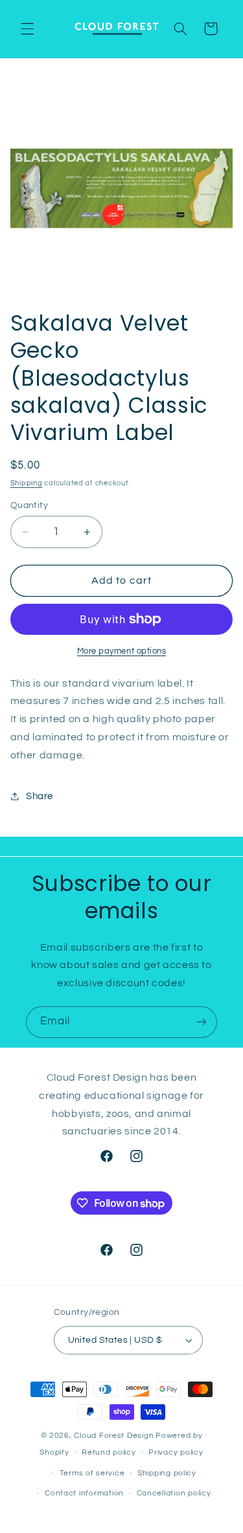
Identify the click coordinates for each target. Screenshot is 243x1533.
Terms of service (92, 1473)
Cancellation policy (174, 1493)
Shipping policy (166, 1473)
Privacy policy (175, 1452)
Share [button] (39, 796)
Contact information (84, 1493)
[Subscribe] (201, 1022)
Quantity (29, 505)
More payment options (122, 651)
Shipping (26, 483)
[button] (27, 28)
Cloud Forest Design (114, 1435)
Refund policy (109, 1452)
